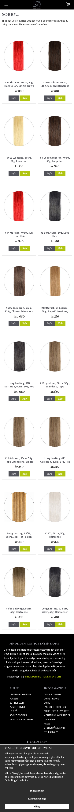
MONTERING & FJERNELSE (57, 715)
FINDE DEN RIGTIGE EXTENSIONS (43, 676)
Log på (13, 711)
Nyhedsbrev (51, 732)
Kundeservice (18, 707)
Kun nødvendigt (37, 798)
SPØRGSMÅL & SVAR (54, 727)
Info (13, 98)
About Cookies (18, 715)
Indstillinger (37, 790)
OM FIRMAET (50, 719)
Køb (24, 98)
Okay (37, 806)
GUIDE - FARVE (51, 698)
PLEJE (47, 723)
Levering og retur (20, 694)
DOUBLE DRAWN (52, 694)
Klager (14, 698)
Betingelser (17, 702)
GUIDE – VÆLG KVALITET (56, 711)
